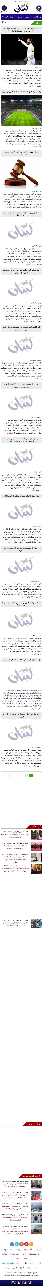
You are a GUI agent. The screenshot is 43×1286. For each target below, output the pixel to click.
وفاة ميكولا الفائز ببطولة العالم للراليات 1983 (21, 496)
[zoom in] (2, 22)
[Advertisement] (21, 802)
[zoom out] (9, 22)
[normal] (5, 22)
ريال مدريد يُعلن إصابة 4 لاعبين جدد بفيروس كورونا (21, 91)
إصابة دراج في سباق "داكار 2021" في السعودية (21, 660)
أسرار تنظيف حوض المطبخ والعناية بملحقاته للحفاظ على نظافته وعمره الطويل (15, 859)
